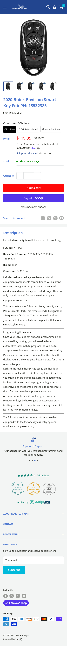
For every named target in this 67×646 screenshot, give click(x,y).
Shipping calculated (27, 153)
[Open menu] (5, 7)
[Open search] (48, 7)
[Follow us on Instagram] (18, 596)
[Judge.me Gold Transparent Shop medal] (19, 488)
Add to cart (33, 188)
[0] (61, 7)
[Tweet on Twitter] (55, 218)
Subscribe (14, 570)
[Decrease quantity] (20, 175)
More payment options (33, 206)
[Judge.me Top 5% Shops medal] (50, 488)
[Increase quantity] (37, 175)
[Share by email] (61, 218)
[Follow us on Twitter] (11, 596)
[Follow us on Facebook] (5, 596)
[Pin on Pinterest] (49, 218)
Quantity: (8, 175)
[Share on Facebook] (43, 218)
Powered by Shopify (13, 639)
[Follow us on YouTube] (24, 596)
